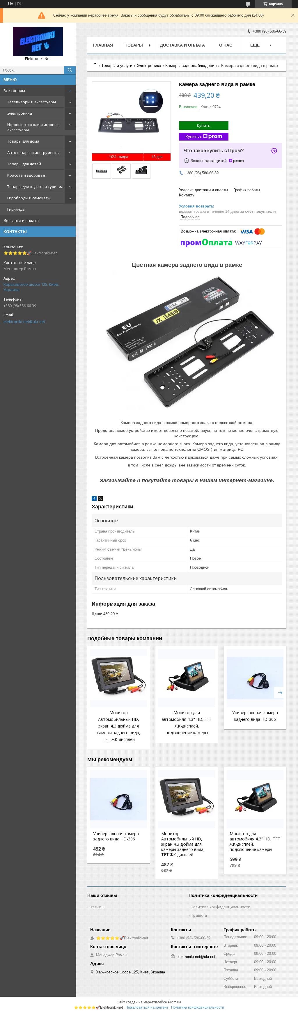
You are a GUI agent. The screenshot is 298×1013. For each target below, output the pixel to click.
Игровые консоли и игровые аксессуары (33, 127)
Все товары (14, 90)
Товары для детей (24, 163)
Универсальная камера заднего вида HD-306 (116, 836)
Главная (103, 45)
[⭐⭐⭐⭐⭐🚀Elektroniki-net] (37, 41)
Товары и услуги (116, 65)
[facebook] (94, 499)
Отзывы (96, 906)
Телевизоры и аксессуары (31, 101)
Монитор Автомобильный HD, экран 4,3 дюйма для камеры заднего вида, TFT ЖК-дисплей (118, 726)
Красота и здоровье (26, 175)
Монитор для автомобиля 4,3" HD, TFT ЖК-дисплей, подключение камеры (255, 841)
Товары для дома (23, 141)
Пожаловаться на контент (146, 1007)
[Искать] (70, 70)
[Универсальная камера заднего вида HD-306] (255, 678)
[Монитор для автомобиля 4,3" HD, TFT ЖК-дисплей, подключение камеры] (186, 678)
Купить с (194, 136)
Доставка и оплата (21, 220)
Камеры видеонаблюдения (191, 65)
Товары (134, 45)
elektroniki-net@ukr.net (24, 321)
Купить (203, 125)
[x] (100, 499)
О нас (225, 45)
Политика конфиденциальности (220, 906)
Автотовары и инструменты (33, 152)
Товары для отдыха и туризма (35, 186)
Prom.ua (174, 1002)
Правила (199, 915)
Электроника (19, 113)
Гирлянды (16, 209)
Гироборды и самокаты (29, 198)
